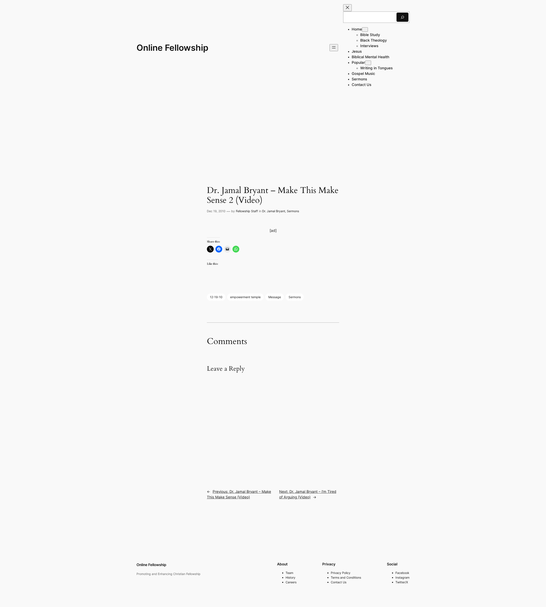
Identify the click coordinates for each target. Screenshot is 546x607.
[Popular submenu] (368, 63)
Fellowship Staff (247, 211)
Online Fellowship (172, 47)
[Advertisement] (273, 129)
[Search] (402, 17)
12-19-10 (216, 297)
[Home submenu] (365, 29)
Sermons (293, 211)
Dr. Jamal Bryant (273, 211)
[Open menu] (334, 47)
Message (274, 297)
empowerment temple (245, 297)
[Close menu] (347, 7)
